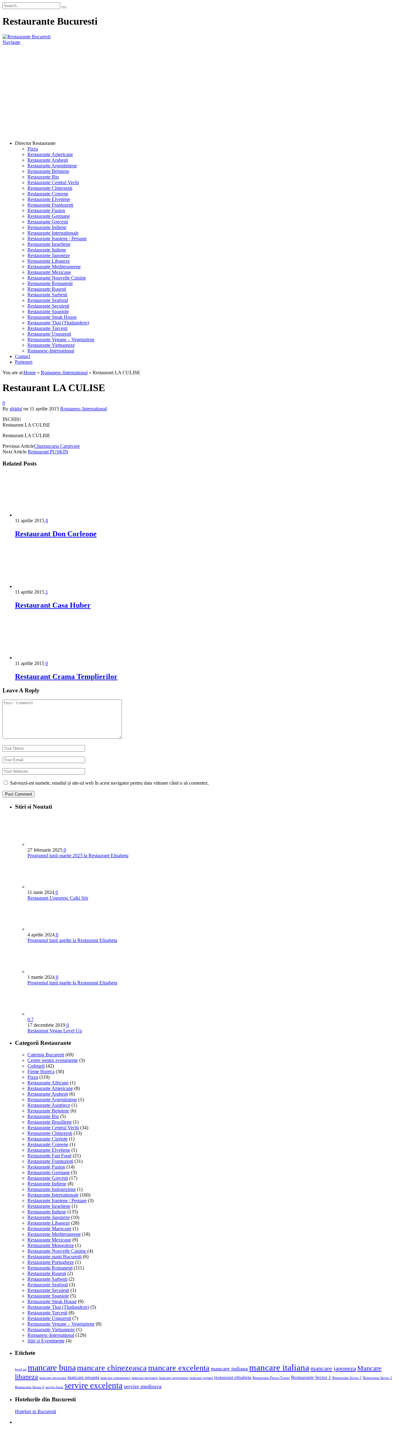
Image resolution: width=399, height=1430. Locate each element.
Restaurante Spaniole (48, 311)
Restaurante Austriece (48, 1105)
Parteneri (23, 362)
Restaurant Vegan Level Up (54, 1030)
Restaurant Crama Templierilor (66, 676)
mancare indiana (229, 1368)
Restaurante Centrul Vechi (53, 182)
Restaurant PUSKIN (48, 451)
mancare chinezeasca (112, 1367)
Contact (22, 356)
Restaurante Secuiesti (48, 305)
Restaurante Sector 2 (347, 1378)
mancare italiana (279, 1367)
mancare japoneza (333, 1368)
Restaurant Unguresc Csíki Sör (57, 898)
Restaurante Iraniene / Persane (57, 238)
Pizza (32, 148)
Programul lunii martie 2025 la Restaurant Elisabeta (77, 855)
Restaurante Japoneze (48, 255)
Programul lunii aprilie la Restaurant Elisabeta (72, 940)
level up (20, 1369)
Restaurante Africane (48, 1082)
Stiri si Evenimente (46, 1340)
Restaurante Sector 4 (29, 1387)
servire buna (54, 1387)
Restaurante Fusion (46, 210)
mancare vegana (201, 1378)
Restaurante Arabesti (47, 160)
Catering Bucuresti (45, 1054)
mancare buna (52, 1367)
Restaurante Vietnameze (51, 345)
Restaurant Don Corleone (56, 534)
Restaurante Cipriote (47, 1138)
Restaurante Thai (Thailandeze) (58, 322)
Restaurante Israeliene (48, 244)
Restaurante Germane (48, 216)
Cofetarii (36, 1066)
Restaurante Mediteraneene (54, 266)
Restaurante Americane (50, 154)
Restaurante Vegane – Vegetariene (60, 339)
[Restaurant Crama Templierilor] (48, 657)
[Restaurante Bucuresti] (26, 36)
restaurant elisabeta (232, 1377)
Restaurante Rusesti (46, 289)
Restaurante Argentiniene (52, 165)
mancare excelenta (178, 1367)
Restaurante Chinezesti (49, 188)
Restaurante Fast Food (49, 1155)
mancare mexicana (52, 1378)
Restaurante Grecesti (47, 221)
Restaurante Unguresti (49, 334)
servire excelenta (94, 1385)
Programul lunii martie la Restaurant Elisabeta (72, 982)
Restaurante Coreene (47, 193)
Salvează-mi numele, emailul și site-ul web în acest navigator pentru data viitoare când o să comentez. (109, 783)
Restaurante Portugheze (50, 1262)
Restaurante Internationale (53, 233)
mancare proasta (83, 1377)
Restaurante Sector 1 (311, 1377)
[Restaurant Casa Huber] (48, 586)
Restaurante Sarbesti (47, 294)
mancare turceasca (145, 1378)
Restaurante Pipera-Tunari (271, 1378)
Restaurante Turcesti (47, 328)
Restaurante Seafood (47, 300)
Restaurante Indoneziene (51, 1189)
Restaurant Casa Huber (53, 605)
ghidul (16, 408)
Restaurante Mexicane (49, 272)
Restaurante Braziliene (49, 1122)
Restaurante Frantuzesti (50, 205)
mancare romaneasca (115, 1378)
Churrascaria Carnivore (57, 446)
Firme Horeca (41, 1071)
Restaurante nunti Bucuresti (54, 1256)
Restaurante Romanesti (50, 283)
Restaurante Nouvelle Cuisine (56, 277)
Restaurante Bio (43, 176)
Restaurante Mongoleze (50, 1245)
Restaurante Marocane (49, 1228)
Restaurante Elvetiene (48, 199)
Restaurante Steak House (52, 317)
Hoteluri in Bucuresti (35, 1411)
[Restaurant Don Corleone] (48, 515)
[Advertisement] (199, 92)
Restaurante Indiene (46, 227)
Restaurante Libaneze (48, 261)
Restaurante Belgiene (48, 171)
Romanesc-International (50, 350)
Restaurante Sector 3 (377, 1378)
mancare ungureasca (173, 1378)
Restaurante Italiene (46, 249)
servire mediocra (142, 1386)
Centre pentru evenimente (52, 1060)
